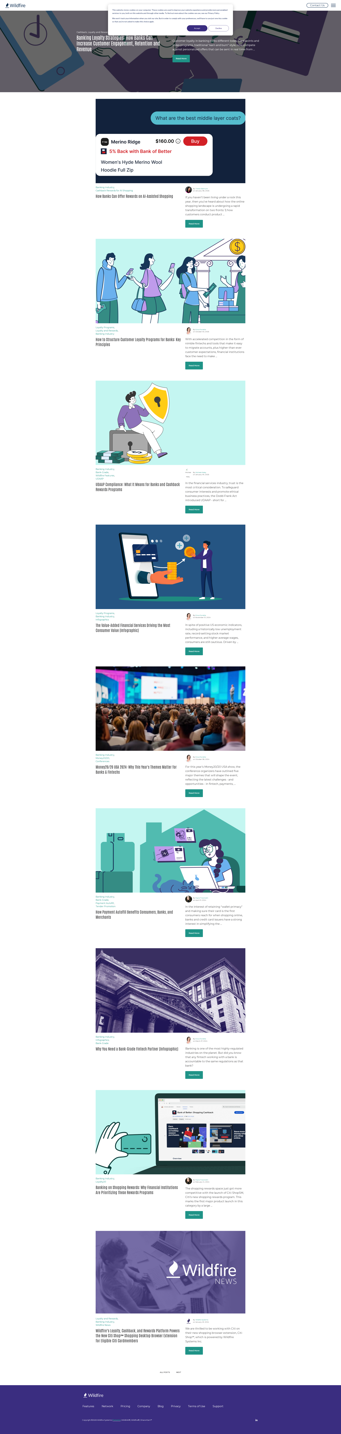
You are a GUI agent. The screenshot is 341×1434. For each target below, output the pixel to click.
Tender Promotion (105, 906)
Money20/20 (102, 758)
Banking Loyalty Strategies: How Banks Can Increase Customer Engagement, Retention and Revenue (118, 43)
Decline (219, 28)
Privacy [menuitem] (176, 1406)
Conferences (102, 761)
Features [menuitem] (88, 1406)
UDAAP (100, 479)
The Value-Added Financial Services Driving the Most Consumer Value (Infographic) (133, 628)
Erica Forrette (201, 329)
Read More (181, 58)
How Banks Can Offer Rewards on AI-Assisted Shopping (134, 196)
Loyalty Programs (105, 327)
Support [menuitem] (218, 1406)
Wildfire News (103, 1325)
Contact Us (317, 5)
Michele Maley (201, 472)
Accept (197, 28)
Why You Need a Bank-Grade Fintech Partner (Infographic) (137, 1048)
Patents (117, 1420)
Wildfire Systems (202, 1320)
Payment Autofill (105, 903)
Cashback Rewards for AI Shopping (114, 190)
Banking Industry (105, 187)
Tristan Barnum (202, 189)
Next (178, 1372)
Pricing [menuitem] (125, 1406)
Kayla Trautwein (202, 898)
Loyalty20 (101, 1182)
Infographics (102, 619)
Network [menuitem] (107, 1406)
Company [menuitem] (143, 1406)
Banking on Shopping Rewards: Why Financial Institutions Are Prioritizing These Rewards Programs (137, 1190)
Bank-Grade (102, 472)
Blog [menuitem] (161, 1406)
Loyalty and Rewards (99, 32)
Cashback (82, 32)
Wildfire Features (105, 475)
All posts (165, 1372)
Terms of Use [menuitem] (196, 1406)
